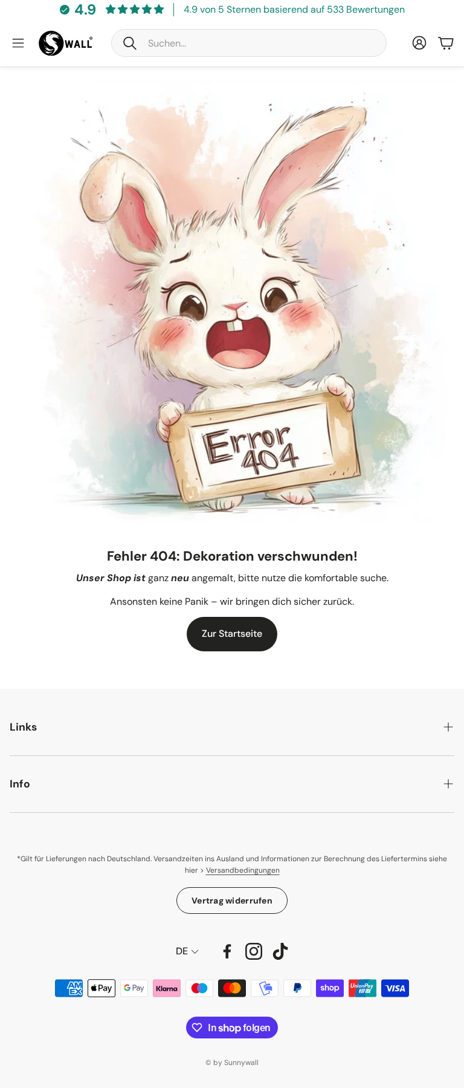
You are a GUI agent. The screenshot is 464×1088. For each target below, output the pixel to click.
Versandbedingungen (243, 870)
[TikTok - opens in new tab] (280, 951)
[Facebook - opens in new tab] (227, 951)
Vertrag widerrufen (232, 900)
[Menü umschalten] (18, 42)
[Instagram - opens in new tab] (253, 951)
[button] (249, 43)
